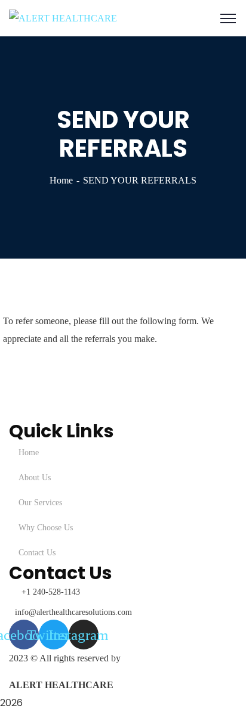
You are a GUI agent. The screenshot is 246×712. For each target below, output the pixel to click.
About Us (35, 477)
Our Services (40, 502)
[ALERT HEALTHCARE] (63, 18)
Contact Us (37, 552)
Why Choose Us (46, 527)
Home (61, 180)
